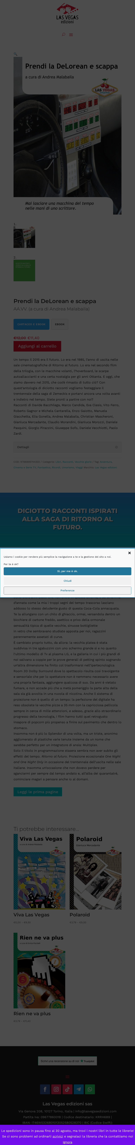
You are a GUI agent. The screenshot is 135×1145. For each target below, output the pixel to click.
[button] (129, 553)
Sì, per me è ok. (67, 571)
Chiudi (68, 580)
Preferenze (67, 590)
